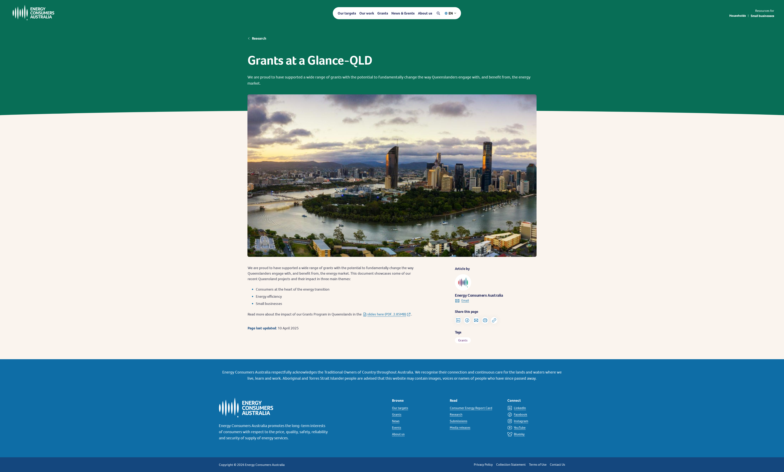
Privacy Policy (483, 464)
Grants (382, 13)
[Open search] (438, 13)
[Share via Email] (476, 320)
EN (451, 13)
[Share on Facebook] (467, 320)
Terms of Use (538, 464)
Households (737, 15)
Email (465, 300)
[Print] (485, 320)
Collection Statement (511, 464)
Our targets (347, 13)
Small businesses (762, 16)
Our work (366, 13)
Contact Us (557, 464)
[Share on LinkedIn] (458, 320)
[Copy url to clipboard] (494, 320)
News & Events (403, 13)
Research (259, 38)
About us (425, 13)
